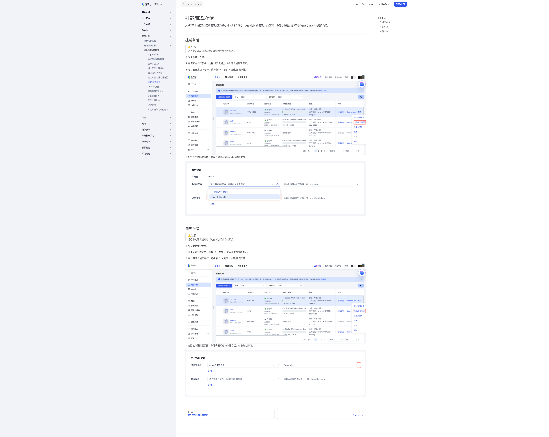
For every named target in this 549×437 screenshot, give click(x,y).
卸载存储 (384, 31)
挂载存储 (384, 27)
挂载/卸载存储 (384, 22)
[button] (157, 12)
